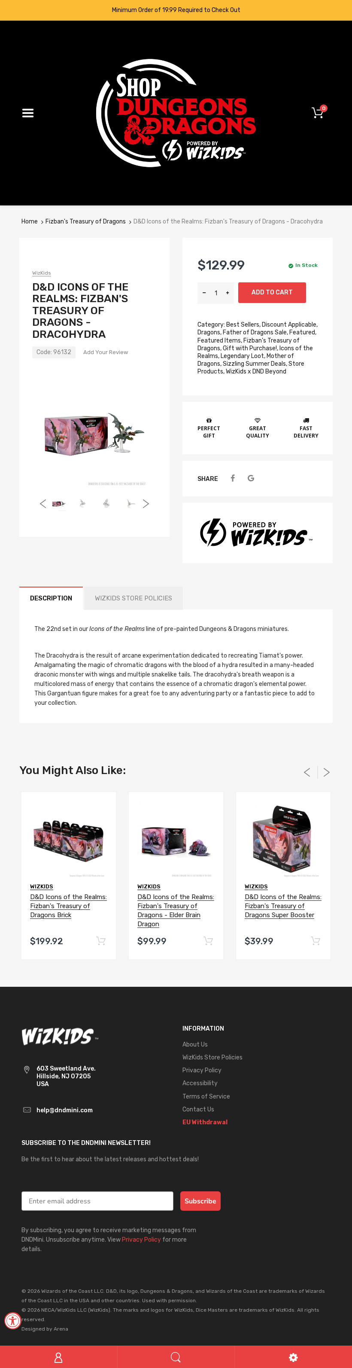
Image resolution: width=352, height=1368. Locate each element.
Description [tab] (51, 598)
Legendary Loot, (243, 356)
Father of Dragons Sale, (255, 332)
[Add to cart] (100, 941)
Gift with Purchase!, (250, 348)
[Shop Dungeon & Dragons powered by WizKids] (176, 112)
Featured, (302, 332)
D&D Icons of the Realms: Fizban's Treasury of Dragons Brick (68, 906)
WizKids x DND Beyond (256, 371)
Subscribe (200, 1201)
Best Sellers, (243, 324)
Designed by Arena (44, 1329)
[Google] (251, 478)
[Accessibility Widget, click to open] (12, 1320)
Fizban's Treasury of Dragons (86, 221)
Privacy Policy (141, 1239)
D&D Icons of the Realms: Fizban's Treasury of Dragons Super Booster (283, 906)
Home (29, 221)
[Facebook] (232, 478)
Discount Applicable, (290, 324)
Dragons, (209, 332)
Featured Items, (219, 340)
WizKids (41, 273)
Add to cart (272, 292)
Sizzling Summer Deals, (255, 363)
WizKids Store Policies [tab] (133, 598)
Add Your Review (105, 352)
